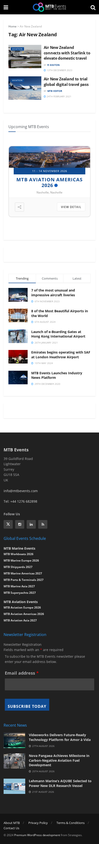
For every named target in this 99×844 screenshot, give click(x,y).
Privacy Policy (38, 823)
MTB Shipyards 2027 (18, 567)
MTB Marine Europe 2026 (21, 560)
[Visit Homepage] (49, 7)
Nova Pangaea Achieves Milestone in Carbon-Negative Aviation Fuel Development (59, 760)
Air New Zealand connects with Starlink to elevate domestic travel (67, 53)
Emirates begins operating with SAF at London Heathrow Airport (60, 354)
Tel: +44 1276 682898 (20, 501)
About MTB (12, 823)
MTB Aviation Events (21, 601)
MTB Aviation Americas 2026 (49, 182)
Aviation (17, 48)
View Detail (71, 207)
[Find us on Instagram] (19, 524)
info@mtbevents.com (21, 491)
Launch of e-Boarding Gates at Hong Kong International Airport (58, 334)
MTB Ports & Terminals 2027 (23, 580)
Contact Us (11, 828)
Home (12, 26)
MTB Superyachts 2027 (20, 593)
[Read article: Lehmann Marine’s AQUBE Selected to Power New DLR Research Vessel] (14, 786)
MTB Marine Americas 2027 (23, 573)
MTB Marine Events (19, 548)
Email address (22, 673)
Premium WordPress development (37, 835)
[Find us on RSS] (42, 524)
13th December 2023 (59, 70)
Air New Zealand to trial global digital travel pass (66, 81)
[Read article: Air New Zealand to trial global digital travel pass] (24, 88)
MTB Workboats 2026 (18, 554)
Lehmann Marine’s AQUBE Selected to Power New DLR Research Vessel (60, 783)
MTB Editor (54, 91)
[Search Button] (93, 7)
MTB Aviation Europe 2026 (22, 607)
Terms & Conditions (70, 823)
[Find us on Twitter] (8, 524)
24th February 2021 (58, 96)
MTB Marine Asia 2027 (19, 586)
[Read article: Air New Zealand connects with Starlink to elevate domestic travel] (24, 56)
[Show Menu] (6, 7)
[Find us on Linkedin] (31, 524)
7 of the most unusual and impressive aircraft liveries (53, 292)
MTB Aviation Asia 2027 (20, 620)
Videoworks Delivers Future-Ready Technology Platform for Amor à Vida (60, 737)
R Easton (53, 65)
